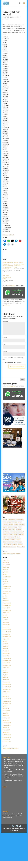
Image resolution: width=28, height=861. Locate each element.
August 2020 (6, 612)
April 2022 (5, 584)
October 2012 (6, 739)
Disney (15, 527)
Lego (11, 537)
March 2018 (6, 679)
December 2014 (7, 722)
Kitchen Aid (5, 537)
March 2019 (6, 651)
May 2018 (5, 675)
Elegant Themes (14, 828)
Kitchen (15, 534)
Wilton (23, 546)
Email (4, 344)
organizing (13, 539)
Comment (6, 321)
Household (21, 532)
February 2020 (6, 624)
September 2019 (7, 636)
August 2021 (6, 593)
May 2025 (5, 569)
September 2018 (7, 665)
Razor (20, 542)
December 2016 (7, 699)
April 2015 (5, 713)
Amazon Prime (20, 519)
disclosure (6, 305)
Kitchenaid (21, 534)
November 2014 (7, 725)
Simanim (15, 544)
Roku (4, 544)
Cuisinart (10, 527)
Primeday (11, 542)
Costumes (21, 524)
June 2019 (5, 643)
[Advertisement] (15, 798)
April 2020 (5, 620)
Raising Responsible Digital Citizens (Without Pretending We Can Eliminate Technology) (8, 265)
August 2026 (6, 560)
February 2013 (6, 730)
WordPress (15, 830)
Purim (16, 542)
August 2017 (6, 691)
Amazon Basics (11, 519)
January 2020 (6, 627)
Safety (17, 17)
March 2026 (6, 562)
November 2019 (7, 632)
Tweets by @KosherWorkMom (10, 748)
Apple (4, 522)
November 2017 (7, 687)
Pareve (18, 539)
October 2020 (6, 608)
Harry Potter (14, 532)
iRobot (11, 534)
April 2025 (5, 572)
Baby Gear (9, 522)
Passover (5, 542)
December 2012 (7, 734)
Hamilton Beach (6, 532)
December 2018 (7, 658)
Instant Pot (5, 534)
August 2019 (6, 639)
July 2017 (5, 694)
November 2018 (7, 660)
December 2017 (7, 684)
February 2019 (6, 653)
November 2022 (7, 576)
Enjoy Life (5, 529)
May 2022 (5, 581)
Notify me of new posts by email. (13, 362)
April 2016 (5, 706)
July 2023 (5, 574)
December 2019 (7, 629)
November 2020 (7, 605)
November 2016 (7, 701)
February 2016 (6, 710)
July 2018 (5, 670)
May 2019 (5, 646)
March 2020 (6, 622)
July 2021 (5, 596)
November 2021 (7, 586)
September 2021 (7, 591)
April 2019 (5, 648)
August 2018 (6, 667)
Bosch (19, 522)
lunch (15, 537)
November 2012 (7, 737)
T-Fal (15, 546)
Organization (6, 539)
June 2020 (5, 617)
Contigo (16, 524)
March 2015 (6, 715)
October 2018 (6, 663)
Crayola (5, 527)
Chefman (5, 524)
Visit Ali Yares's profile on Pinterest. (12, 553)
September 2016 (7, 703)
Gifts (14, 529)
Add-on (5, 519)
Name (5, 337)
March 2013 (6, 727)
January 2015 (6, 720)
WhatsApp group (11, 285)
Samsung (9, 544)
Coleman (11, 524)
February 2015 (6, 718)
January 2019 (6, 655)
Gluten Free (18, 529)
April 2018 (5, 677)
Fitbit (10, 529)
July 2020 (5, 615)
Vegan (18, 546)
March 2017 (6, 696)
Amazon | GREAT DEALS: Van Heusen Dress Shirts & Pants (19, 265)
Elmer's (20, 527)
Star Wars (20, 544)
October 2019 (6, 634)
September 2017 (7, 689)
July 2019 (5, 641)
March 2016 (6, 708)
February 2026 (6, 564)
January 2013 (6, 732)
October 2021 (6, 588)
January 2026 (6, 567)
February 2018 (6, 682)
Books (15, 522)
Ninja (18, 537)
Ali (5, 17)
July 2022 (5, 579)
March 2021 (6, 600)
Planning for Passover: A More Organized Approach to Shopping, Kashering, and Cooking (14, 765)
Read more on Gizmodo (8, 235)
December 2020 (7, 603)
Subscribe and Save (7, 546)
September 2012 (7, 742)
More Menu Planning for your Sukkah (7, 277)
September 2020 (7, 610)
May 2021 (5, 598)
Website (5, 351)
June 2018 (5, 672)
